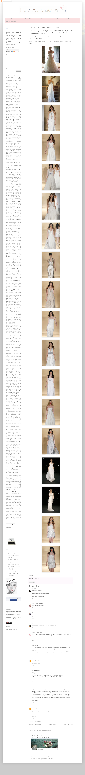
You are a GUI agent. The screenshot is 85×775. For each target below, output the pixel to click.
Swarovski (8, 457)
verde (17, 478)
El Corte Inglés (9, 210)
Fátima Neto (9, 224)
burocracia (13, 126)
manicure (14, 331)
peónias (8, 392)
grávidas (19, 252)
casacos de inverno (14, 143)
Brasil (16, 123)
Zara (15, 516)
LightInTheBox (9, 307)
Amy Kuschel (14, 92)
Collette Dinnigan (15, 164)
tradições (15, 469)
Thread (15, 465)
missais (7, 356)
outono (14, 380)
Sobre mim (36, 18)
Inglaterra (8, 267)
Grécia (10, 253)
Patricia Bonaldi (16, 386)
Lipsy (12, 308)
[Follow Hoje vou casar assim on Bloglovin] (11, 593)
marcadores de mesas (12, 334)
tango (18, 459)
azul (20, 102)
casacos (18, 141)
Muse (9, 362)
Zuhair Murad (9, 519)
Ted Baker (13, 460)
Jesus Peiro (12, 280)
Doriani (7, 206)
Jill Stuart (19, 280)
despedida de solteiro (11, 196)
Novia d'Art (16, 369)
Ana (33, 588)
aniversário (19, 93)
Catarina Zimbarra (16, 149)
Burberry (8, 126)
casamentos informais (12, 147)
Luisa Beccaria (16, 320)
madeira (11, 323)
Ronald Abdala (9, 428)
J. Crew (11, 271)
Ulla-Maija (10, 475)
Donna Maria (16, 204)
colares (7, 164)
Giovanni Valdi (9, 247)
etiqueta (9, 219)
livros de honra (15, 311)
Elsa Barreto (16, 213)
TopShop (8, 469)
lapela (14, 299)
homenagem (8, 259)
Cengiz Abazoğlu (11, 152)
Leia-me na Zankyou (11, 21)
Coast (17, 162)
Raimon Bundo (11, 411)
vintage (8, 505)
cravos (7, 184)
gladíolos (8, 249)
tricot (10, 472)
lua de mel (12, 319)
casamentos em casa (14, 146)
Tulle (7, 474)
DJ (12, 203)
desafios (17, 195)
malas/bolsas (16, 328)
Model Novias (9, 357)
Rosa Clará (18, 428)
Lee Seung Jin (18, 302)
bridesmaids (9, 125)
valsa (20, 475)
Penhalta (8, 390)
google (12, 250)
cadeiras (10, 132)
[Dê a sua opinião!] (31, 582)
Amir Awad (16, 90)
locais (7, 313)
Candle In (11, 135)
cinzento (8, 161)
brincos (16, 125)
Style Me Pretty (11, 570)
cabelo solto (18, 131)
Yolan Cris (15, 513)
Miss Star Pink (35, 632)
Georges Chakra (15, 241)
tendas (19, 462)
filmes (7, 228)
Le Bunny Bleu (11, 302)
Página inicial (52, 724)
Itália (14, 270)
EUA (10, 222)
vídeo (16, 504)
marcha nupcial (15, 335)
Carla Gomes (37, 580)
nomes (18, 368)
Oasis (7, 372)
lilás (17, 307)
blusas (7, 114)
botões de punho (14, 117)
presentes (17, 404)
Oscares (8, 380)
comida (8, 165)
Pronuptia (18, 408)
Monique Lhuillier (17, 359)
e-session (14, 207)
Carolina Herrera (15, 140)
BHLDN (8, 111)
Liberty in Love (10, 305)
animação (13, 93)
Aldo (17, 83)
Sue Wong (13, 454)
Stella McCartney (11, 450)
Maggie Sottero (16, 326)
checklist (8, 155)
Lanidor (8, 299)
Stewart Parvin (15, 451)
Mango (8, 331)
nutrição (17, 371)
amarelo (8, 90)
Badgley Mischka (13, 104)
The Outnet (16, 463)
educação (10, 209)
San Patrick (9, 433)
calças (10, 134)
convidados (10, 177)
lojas (17, 313)
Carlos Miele (14, 138)
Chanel (10, 153)
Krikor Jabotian (9, 296)
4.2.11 (33, 654)
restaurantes (16, 422)
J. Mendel (17, 271)
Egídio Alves (16, 209)
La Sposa (17, 298)
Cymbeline (8, 190)
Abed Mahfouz (11, 75)
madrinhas (16, 325)
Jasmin (10, 274)
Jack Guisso (8, 273)
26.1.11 (33, 598)
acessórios (9, 79)
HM (12, 258)
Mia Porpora (16, 353)
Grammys (12, 252)
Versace (16, 480)
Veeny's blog (11, 562)
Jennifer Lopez (9, 277)
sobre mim (14, 42)
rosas (11, 429)
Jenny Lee (17, 277)
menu (13, 352)
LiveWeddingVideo (15, 310)
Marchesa (8, 337)
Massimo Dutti (11, 341)
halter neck (17, 255)
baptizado (13, 105)
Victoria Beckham (10, 502)
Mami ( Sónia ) (35, 603)
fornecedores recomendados (13, 232)
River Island (16, 423)
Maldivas (8, 329)
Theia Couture (9, 465)
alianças (17, 87)
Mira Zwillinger (16, 355)
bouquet (8, 119)
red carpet (15, 416)
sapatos (8, 438)
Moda (12, 356)
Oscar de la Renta (12, 379)
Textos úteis (28, 18)
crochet (8, 189)
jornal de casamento (15, 287)
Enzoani (15, 215)
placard (13, 396)
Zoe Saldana (16, 517)
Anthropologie (18, 95)
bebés (7, 108)
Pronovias (9, 408)
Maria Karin (14, 338)
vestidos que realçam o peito (13, 496)
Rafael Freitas (13, 410)
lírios (9, 310)
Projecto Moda (9, 407)
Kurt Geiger (18, 296)
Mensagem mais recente (35, 724)
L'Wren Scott (11, 298)
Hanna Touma (12, 256)
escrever (13, 218)
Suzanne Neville (15, 456)
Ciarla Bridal (18, 156)
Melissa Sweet (15, 344)
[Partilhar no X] (32, 582)
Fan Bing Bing (16, 222)
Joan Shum (14, 283)
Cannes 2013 (17, 135)
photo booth (14, 395)
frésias (19, 238)
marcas (7, 335)
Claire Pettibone (15, 161)
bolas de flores (10, 116)
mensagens (8, 352)
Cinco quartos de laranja (13, 564)
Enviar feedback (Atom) (40, 727)
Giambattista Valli (12, 244)
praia (12, 402)
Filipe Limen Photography (14, 566)
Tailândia (8, 459)
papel (7, 384)
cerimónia (18, 152)
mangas (15, 329)
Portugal (15, 401)
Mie (32, 623)
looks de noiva (14, 316)
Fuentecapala (11, 240)
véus (17, 501)
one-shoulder (17, 373)
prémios (17, 402)
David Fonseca (9, 192)
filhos (20, 225)
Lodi (13, 313)
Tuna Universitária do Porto (15, 474)
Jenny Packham (44, 580)
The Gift (9, 463)
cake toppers (17, 132)
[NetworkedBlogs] (13, 598)
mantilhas (10, 332)
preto (7, 405)
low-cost (18, 317)
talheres (13, 459)
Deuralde (10, 198)
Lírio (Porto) (18, 308)
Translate (17, 51)
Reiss (16, 417)
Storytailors (8, 453)
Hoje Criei (10, 557)
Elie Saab (18, 210)
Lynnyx (33, 612)
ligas (18, 305)
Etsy (14, 219)
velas (17, 477)
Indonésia (17, 265)
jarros (19, 273)
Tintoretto (13, 466)
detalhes (19, 196)
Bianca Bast (16, 111)
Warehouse (9, 510)
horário (16, 259)
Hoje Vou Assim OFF (13, 573)
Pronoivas (17, 407)
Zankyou (8, 516)
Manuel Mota (16, 332)
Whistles (8, 511)
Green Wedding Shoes (13, 571)
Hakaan (9, 255)
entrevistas (9, 215)
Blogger (42, 759)
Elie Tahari (12, 212)
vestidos (17, 481)
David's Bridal (16, 192)
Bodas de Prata (16, 114)
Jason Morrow (41, 758)
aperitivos (17, 98)
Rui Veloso (19, 431)
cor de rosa (18, 178)
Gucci (14, 253)
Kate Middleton (9, 292)
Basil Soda (18, 105)
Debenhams (8, 193)
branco (8, 123)
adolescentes (9, 80)
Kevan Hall (8, 295)
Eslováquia (19, 218)
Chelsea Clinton (15, 155)
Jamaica (14, 273)
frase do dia (16, 237)
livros (7, 311)
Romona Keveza (15, 426)
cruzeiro (16, 189)
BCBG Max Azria (13, 107)
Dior (20, 198)
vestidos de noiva (65, 580)
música (15, 362)
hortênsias (8, 261)
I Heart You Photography (14, 553)
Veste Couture (33, 30)
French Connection (10, 238)
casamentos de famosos (13, 144)
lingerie (7, 308)
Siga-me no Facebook (65, 18)
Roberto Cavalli (10, 425)
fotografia (12, 234)
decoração (18, 193)
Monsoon (11, 361)
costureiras (15, 183)
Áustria (11, 102)
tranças (8, 471)
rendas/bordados (11, 419)
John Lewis (14, 286)
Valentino (15, 475)
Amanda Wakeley (16, 89)
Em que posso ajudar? (46, 18)
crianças (15, 187)
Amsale (7, 92)
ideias (16, 264)
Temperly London (12, 462)
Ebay (20, 207)
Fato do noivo (17, 224)
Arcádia (14, 99)
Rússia (9, 432)
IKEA (12, 265)
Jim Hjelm (10, 281)
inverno (12, 268)
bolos (19, 116)
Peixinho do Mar (15, 389)
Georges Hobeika (10, 243)
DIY (7, 203)
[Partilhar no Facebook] (33, 582)
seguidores (13, 444)
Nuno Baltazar (9, 371)
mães (7, 326)
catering (8, 150)
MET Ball (19, 352)
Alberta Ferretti (9, 83)
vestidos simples (11, 499)
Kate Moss (17, 292)
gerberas (19, 243)
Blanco (17, 113)
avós (16, 102)
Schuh (7, 444)
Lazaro (19, 301)
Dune (7, 207)
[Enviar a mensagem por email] (29, 582)
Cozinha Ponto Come (13, 559)
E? (32, 658)
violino (17, 505)
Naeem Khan (13, 365)
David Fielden (16, 190)
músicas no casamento (11, 364)
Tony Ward (17, 468)
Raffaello (19, 410)
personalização (10, 393)
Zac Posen (17, 514)
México (9, 353)
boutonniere (16, 122)
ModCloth (18, 356)
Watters (17, 510)
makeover (8, 328)
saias (17, 432)
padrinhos (14, 381)
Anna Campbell (11, 95)
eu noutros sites (17, 221)
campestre (18, 134)
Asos (13, 101)
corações (10, 180)
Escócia (7, 218)
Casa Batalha (9, 141)
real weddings (11, 414)
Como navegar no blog (17, 18)
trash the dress (17, 471)
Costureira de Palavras (13, 555)
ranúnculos (16, 413)
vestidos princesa (15, 495)
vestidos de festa (13, 488)
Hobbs (17, 258)
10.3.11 (33, 683)
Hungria (11, 264)
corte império (14, 181)
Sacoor (13, 432)
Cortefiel (8, 183)
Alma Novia (8, 89)
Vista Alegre (16, 507)
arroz (9, 101)
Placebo (19, 396)
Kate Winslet (9, 293)
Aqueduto (8, 99)
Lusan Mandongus (17, 322)
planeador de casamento (13, 398)
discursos (14, 199)
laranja (19, 299)
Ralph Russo (18, 411)
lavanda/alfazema (12, 301)
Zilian (7, 517)
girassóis (17, 247)
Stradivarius (15, 453)
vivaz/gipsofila (9, 508)
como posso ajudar (10, 44)
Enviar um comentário (35, 721)
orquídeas (16, 377)
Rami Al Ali (10, 413)
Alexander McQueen (11, 86)
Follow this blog (13, 599)
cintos (17, 159)
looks (19, 314)
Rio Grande (8, 423)
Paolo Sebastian (15, 383)
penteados (15, 390)
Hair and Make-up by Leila (14, 552)
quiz (7, 410)
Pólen (15, 399)
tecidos (7, 460)
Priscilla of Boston (16, 405)
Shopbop (17, 445)
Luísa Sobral (8, 322)
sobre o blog (9, 448)
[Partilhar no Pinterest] (34, 582)
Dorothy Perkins (15, 206)
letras (17, 304)
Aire (16, 80)
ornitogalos (8, 377)
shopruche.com (9, 447)
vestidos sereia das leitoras (14, 498)
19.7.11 (33, 702)
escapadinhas (15, 216)
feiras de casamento (12, 225)
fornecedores (15, 231)
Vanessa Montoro (11, 477)
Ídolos (7, 265)
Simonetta (17, 447)
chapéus (17, 153)
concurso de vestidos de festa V (13, 175)
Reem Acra (9, 417)
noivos (13, 368)
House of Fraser (12, 262)
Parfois (13, 384)
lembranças (10, 304)
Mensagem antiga (68, 724)
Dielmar (15, 198)
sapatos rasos (14, 441)
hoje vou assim (11, 575)
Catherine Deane (17, 150)
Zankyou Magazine (12, 561)
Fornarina (8, 231)
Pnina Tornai (8, 399)
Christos (8, 156)
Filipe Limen (10, 227)
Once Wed (10, 568)
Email (56, 18)
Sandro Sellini (11, 435)
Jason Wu (15, 274)
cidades (11, 158)
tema (19, 460)
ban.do (7, 105)
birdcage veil (9, 113)
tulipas (16, 472)
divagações (10, 201)
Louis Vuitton (9, 317)
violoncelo (8, 507)
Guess (20, 253)
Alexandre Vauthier (10, 87)
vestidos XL (9, 501)
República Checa (10, 420)
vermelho (8, 480)
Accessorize (9, 77)
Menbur (7, 346)
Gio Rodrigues (15, 246)
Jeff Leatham (15, 276)
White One (14, 511)
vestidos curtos (57, 580)
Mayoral (8, 344)
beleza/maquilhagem (11, 110)
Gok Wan (14, 249)
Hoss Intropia (18, 261)
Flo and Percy (14, 228)
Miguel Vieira (9, 355)
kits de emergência (16, 295)
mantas (19, 331)
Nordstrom (9, 369)
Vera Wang (9, 478)
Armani (19, 99)
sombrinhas (18, 448)
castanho (8, 149)
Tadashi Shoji (16, 457)
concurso (17, 166)
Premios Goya (9, 404)
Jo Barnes (8, 283)
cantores (8, 137)
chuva (12, 156)
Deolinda (11, 195)
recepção (8, 416)
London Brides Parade (11, 314)
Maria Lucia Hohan (17, 340)
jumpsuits (8, 289)
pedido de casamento (11, 387)
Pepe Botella (16, 392)
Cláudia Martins (9, 162)
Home (7, 18)
